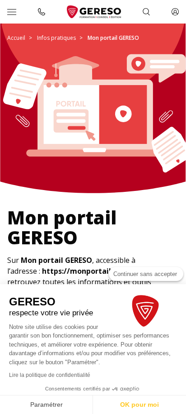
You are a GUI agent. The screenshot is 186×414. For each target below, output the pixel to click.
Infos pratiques (56, 38)
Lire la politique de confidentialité (49, 375)
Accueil (16, 38)
